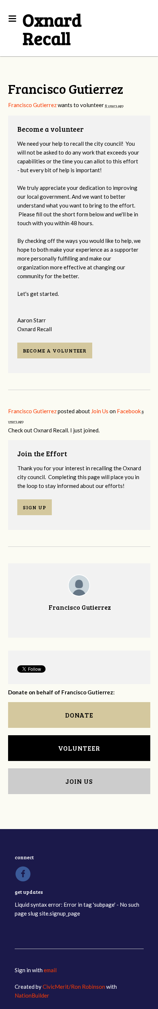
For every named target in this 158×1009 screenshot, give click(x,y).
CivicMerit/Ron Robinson (74, 986)
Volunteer (79, 748)
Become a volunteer (50, 129)
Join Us (99, 411)
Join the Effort (42, 453)
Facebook (129, 411)
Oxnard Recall (52, 28)
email (50, 970)
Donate (79, 715)
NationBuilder (32, 995)
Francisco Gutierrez (32, 105)
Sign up (34, 507)
